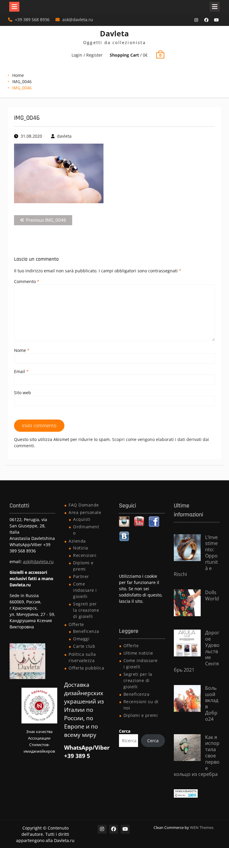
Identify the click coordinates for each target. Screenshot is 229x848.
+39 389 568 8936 (32, 19)
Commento (26, 281)
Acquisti (81, 519)
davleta (64, 136)
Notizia (80, 548)
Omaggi (81, 639)
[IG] (196, 19)
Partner (81, 576)
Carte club (84, 646)
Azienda (77, 541)
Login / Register (87, 55)
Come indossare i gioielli (85, 590)
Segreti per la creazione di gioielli (86, 610)
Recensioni (84, 555)
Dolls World (212, 595)
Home (18, 75)
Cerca (124, 731)
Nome (22, 350)
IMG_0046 (22, 81)
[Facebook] (206, 19)
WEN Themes (201, 827)
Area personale (85, 512)
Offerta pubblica (86, 668)
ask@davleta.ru (77, 19)
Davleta (114, 33)
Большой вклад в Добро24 (211, 703)
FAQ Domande (84, 505)
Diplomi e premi (140, 715)
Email (21, 371)
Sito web (22, 392)
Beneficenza (86, 631)
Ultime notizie (138, 653)
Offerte (76, 624)
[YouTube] (216, 19)
